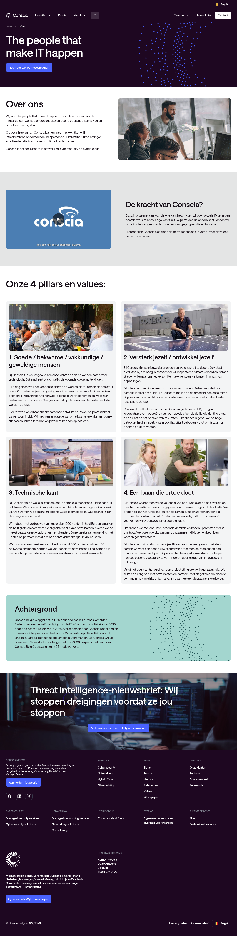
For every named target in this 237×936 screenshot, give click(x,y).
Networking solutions (65, 824)
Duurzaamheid (199, 779)
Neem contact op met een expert (29, 67)
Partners (195, 773)
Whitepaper (151, 797)
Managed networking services (70, 818)
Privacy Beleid (178, 923)
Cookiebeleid (200, 923)
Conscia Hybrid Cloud (111, 818)
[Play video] (58, 219)
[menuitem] (118, 767)
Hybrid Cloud (106, 779)
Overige (148, 811)
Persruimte (204, 15)
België (224, 4)
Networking (105, 773)
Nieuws (148, 779)
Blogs (147, 767)
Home (9, 26)
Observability (106, 785)
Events (148, 773)
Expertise (103, 760)
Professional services (203, 824)
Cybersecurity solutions (21, 824)
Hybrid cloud (106, 811)
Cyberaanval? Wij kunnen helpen (28, 899)
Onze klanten (198, 767)
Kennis (148, 760)
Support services (200, 811)
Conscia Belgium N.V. (110, 853)
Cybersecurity (107, 767)
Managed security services (22, 818)
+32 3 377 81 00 (108, 871)
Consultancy (60, 830)
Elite (192, 818)
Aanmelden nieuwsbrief (23, 782)
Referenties (151, 785)
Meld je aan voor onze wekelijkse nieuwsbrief (118, 728)
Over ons (179, 15)
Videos (148, 791)
